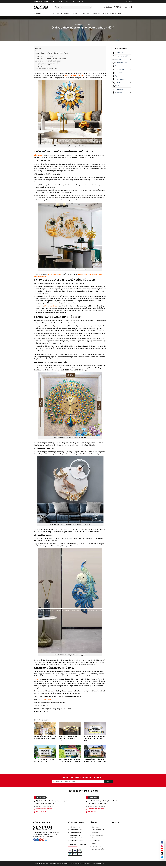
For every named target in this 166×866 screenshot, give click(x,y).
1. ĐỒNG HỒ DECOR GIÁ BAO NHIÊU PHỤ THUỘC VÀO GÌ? (51, 53)
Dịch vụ (112, 13)
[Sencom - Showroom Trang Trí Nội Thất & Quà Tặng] (43, 7)
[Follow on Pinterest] (40, 839)
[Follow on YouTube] (43, 839)
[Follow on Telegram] (46, 839)
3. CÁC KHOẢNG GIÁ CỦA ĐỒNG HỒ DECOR (48, 61)
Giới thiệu (67, 13)
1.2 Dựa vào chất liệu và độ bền (45, 57)
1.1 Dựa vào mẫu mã (42, 55)
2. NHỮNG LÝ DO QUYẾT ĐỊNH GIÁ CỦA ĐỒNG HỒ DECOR (51, 59)
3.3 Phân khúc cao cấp (43, 67)
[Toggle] (130, 53)
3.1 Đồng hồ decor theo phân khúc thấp (47, 63)
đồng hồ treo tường (54, 274)
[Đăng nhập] (126, 7)
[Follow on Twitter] (37, 839)
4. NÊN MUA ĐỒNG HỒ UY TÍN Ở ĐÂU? (46, 69)
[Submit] (90, 7)
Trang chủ (58, 13)
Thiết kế (75, 13)
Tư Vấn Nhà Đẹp (84, 13)
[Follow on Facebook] (34, 839)
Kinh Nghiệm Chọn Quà (100, 13)
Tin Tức (88, 24)
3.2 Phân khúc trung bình (43, 65)
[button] (130, 7)
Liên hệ (120, 13)
